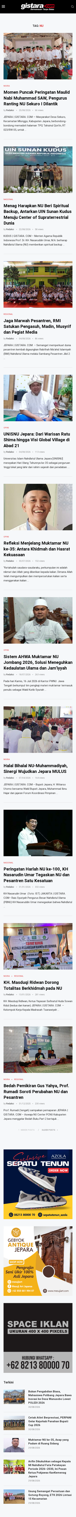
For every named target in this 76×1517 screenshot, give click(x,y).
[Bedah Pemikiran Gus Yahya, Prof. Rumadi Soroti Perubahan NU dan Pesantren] (38, 1049)
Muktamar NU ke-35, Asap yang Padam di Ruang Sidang (48, 1441)
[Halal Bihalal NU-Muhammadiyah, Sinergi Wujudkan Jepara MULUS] (38, 729)
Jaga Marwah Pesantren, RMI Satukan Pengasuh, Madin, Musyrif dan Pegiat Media (37, 326)
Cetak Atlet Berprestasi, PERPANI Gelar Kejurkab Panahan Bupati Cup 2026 (49, 1421)
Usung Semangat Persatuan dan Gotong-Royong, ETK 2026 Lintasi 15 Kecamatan (50, 1495)
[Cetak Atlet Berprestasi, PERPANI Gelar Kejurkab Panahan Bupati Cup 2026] (14, 1423)
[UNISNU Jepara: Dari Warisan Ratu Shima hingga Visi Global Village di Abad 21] (38, 398)
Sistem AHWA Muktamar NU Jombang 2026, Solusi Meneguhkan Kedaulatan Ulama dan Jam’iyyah (38, 662)
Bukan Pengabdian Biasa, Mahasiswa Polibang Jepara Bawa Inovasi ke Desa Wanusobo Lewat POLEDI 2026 (50, 1397)
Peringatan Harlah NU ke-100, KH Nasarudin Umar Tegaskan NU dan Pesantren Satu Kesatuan (36, 875)
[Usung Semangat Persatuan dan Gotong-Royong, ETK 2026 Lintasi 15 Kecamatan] (14, 1496)
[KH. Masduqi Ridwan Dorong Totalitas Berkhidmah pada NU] (38, 946)
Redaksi (10, 110)
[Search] (72, 6)
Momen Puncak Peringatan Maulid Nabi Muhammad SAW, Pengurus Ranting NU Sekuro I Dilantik (37, 98)
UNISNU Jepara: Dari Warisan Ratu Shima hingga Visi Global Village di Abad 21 (37, 440)
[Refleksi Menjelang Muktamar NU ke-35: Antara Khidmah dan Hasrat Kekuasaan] (38, 507)
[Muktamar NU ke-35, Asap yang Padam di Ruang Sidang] (14, 1445)
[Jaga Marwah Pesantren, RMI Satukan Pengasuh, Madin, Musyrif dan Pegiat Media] (38, 284)
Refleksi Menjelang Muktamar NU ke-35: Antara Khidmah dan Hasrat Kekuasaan (37, 549)
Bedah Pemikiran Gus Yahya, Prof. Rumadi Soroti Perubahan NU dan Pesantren (36, 1091)
